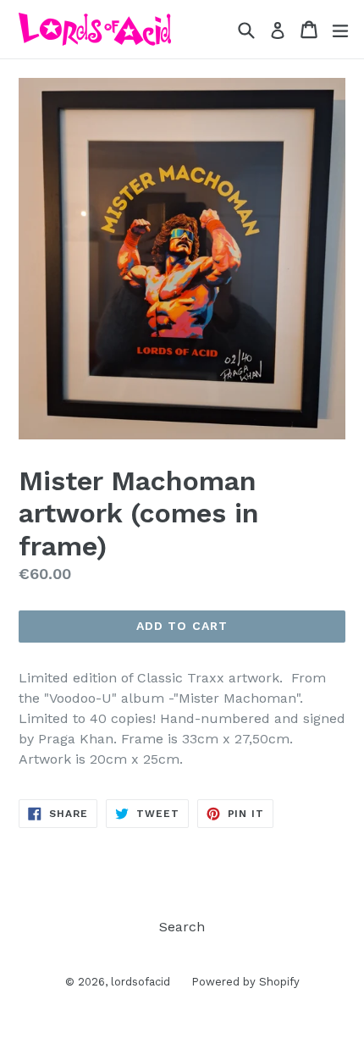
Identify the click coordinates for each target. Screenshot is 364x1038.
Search (182, 927)
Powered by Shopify (245, 981)
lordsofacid (140, 981)
